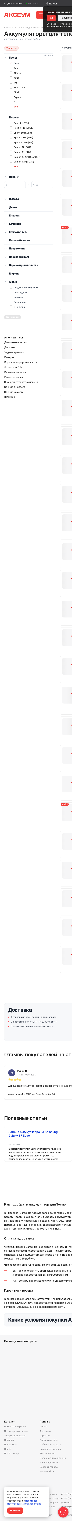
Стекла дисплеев (15, 387)
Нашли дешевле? (50, 1462)
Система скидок (49, 1440)
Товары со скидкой (15, 1435)
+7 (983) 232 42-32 (14, 3)
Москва (53, 3)
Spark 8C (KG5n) (23, 132)
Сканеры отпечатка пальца (21, 382)
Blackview (19, 87)
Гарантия (45, 1435)
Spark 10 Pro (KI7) (23, 142)
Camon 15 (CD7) (22, 152)
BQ (15, 82)
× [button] (16, 48)
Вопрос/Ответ (48, 1453)
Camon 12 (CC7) (22, 147)
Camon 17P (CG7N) (24, 161)
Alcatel (17, 73)
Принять (15, 1510)
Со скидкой (20, 292)
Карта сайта (47, 1471)
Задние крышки (14, 352)
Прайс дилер (11, 1453)
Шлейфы (9, 397)
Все (16, 106)
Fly (15, 102)
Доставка (45, 1431)
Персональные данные (53, 1458)
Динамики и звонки (16, 342)
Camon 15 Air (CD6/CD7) (27, 156)
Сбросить (48, 55)
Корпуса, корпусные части (20, 362)
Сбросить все (12, 317)
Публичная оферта (50, 1444)
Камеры (9, 357)
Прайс (7, 1449)
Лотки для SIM (13, 367)
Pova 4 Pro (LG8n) (24, 127)
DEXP (17, 92)
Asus (16, 77)
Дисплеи (9, 347)
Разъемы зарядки (15, 372)
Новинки (18, 297)
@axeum (65, 1502)
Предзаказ (20, 302)
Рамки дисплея (13, 377)
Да (51, 17)
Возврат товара (49, 1467)
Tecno (17, 63)
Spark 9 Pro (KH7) (23, 137)
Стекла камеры (13, 392)
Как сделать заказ (50, 1449)
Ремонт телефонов (15, 1426)
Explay (17, 97)
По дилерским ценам (26, 287)
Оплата (44, 1426)
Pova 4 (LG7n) (21, 123)
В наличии (20, 306)
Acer (16, 68)
